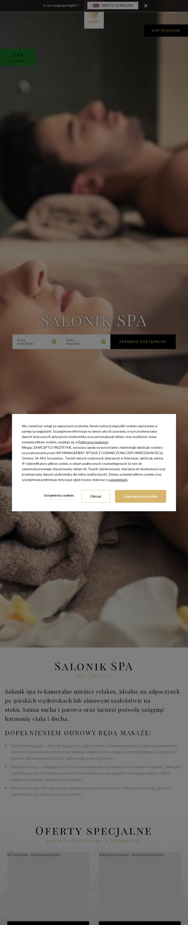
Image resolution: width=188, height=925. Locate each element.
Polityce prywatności (93, 442)
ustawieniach (118, 480)
